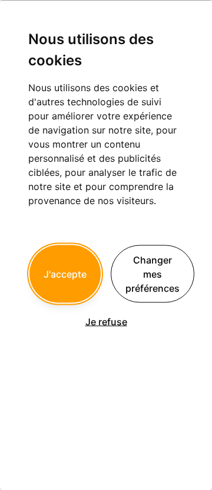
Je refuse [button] (106, 321)
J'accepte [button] (65, 273)
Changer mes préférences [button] (152, 274)
